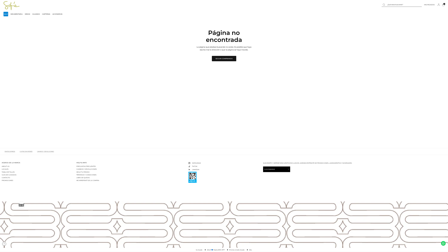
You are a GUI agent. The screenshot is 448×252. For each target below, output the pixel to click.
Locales (5, 169)
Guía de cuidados (9, 175)
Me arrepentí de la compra (87, 180)
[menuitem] (6, 14)
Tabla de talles (8, 172)
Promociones (7, 180)
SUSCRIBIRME (269, 169)
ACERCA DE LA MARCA (11, 162)
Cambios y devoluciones (86, 169)
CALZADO (36, 14)
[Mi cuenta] (438, 5)
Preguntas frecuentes (86, 166)
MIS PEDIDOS (429, 4)
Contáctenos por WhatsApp (443, 243)
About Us (5, 166)
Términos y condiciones (86, 175)
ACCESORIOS (57, 14)
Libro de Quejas (83, 177)
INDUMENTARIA (16, 14)
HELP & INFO (81, 162)
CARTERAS (46, 14)
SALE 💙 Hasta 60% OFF (213, 250)
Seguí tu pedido (82, 172)
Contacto (6, 177)
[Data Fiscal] (192, 178)
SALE (6, 14)
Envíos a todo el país (234, 250)
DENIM (27, 14)
